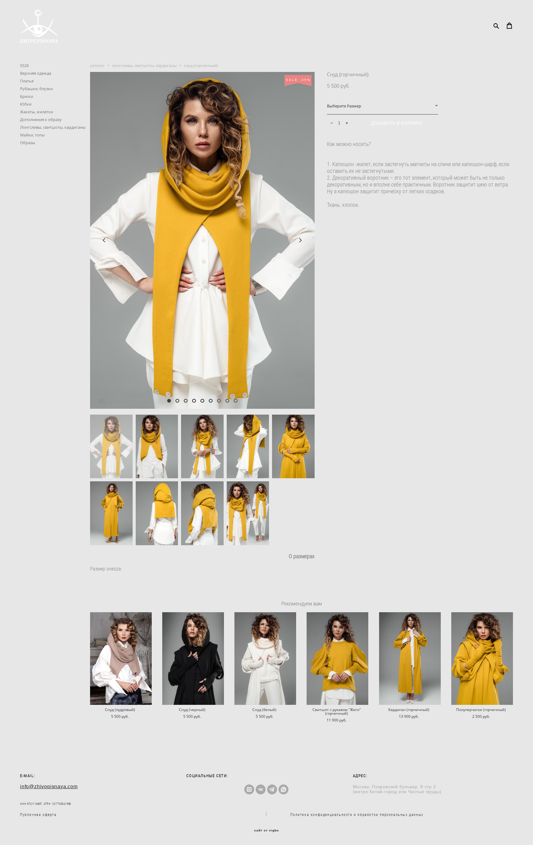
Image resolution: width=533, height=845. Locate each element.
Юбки (25, 104)
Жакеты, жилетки (36, 112)
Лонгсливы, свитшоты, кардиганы (52, 127)
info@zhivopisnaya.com (49, 786)
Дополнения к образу (41, 119)
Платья (27, 81)
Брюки (26, 96)
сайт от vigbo (266, 830)
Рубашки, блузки (36, 88)
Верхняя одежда (35, 73)
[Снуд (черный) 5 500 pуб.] (193, 658)
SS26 (24, 65)
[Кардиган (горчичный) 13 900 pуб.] (410, 658)
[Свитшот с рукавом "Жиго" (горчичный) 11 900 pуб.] (337, 658)
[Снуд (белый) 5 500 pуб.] (265, 658)
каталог (97, 65)
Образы (27, 142)
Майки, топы (32, 135)
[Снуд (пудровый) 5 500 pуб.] (121, 658)
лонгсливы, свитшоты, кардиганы (144, 65)
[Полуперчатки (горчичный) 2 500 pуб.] (482, 658)
